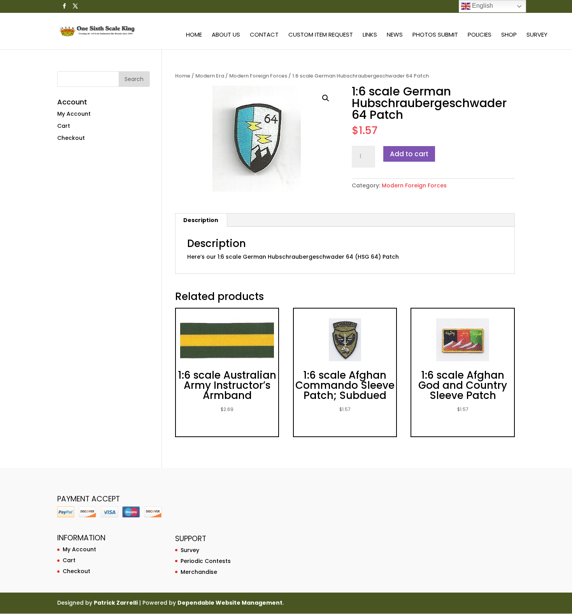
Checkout (71, 138)
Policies (479, 35)
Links (370, 35)
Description (200, 220)
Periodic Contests (206, 561)
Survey (536, 35)
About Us (226, 35)
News (395, 35)
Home (194, 35)
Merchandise (199, 572)
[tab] (201, 220)
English (481, 5)
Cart (63, 126)
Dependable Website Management (229, 603)
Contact (264, 35)
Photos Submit (435, 35)
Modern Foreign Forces (258, 75)
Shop (509, 35)
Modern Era (209, 75)
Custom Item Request (320, 35)
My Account (74, 114)
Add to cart (409, 154)
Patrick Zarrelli (116, 603)
